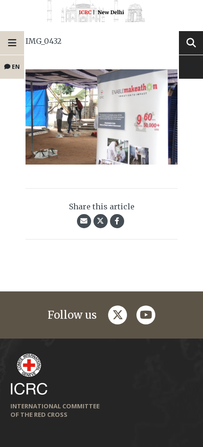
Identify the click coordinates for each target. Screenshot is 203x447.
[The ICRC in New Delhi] (101, 13)
